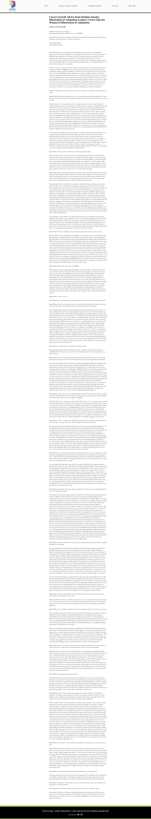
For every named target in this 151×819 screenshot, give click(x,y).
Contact (57, 811)
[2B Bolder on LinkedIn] (78, 814)
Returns (68, 811)
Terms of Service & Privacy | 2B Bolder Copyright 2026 (90, 811)
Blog (63, 811)
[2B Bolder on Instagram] (81, 814)
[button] (115, 6)
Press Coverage (47, 811)
